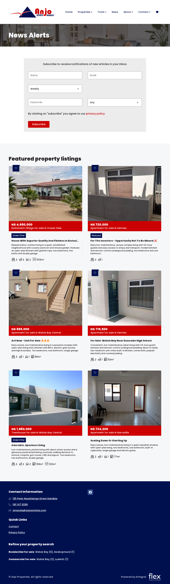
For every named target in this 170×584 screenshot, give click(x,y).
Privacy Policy (17, 532)
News (115, 12)
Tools (101, 12)
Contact (143, 12)
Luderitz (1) (61, 559)
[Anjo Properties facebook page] (90, 492)
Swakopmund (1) (64, 552)
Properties (84, 12)
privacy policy (95, 114)
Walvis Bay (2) (45, 559)
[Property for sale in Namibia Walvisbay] (32, 12)
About (128, 12)
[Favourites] (157, 12)
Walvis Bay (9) (44, 552)
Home (69, 12)
